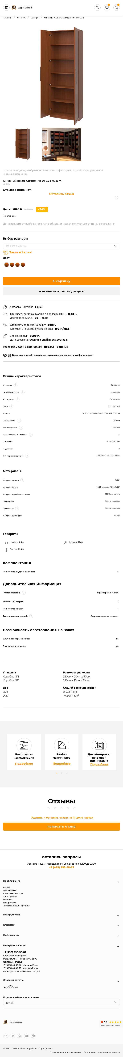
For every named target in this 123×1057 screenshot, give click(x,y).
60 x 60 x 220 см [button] (16, 246)
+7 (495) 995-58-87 (61, 867)
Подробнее (24, 763)
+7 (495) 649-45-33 (12, 968)
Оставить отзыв (61, 194)
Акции (6, 887)
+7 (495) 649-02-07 (12, 965)
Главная (7, 17)
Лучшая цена (9, 890)
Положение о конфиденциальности (102, 1052)
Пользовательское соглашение (65, 1052)
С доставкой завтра (13, 893)
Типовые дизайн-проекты (16, 906)
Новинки (7, 899)
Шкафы (35, 17)
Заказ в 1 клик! (20, 252)
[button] (116, 9)
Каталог (21, 17)
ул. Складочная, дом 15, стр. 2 (25, 971)
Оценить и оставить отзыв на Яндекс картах (62, 817)
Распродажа (9, 902)
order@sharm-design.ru (14, 955)
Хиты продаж (10, 896)
